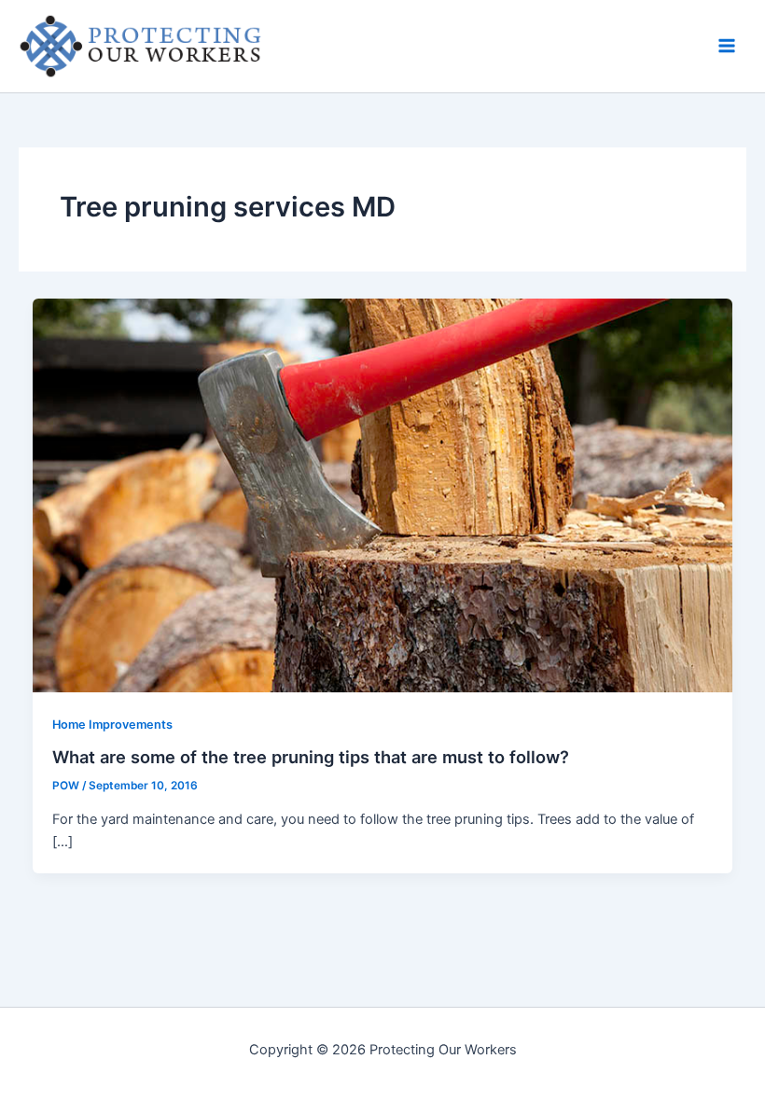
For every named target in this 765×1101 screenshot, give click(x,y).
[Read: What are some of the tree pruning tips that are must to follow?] (383, 494)
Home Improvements (112, 725)
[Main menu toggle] (726, 45)
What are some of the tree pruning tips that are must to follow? (310, 756)
